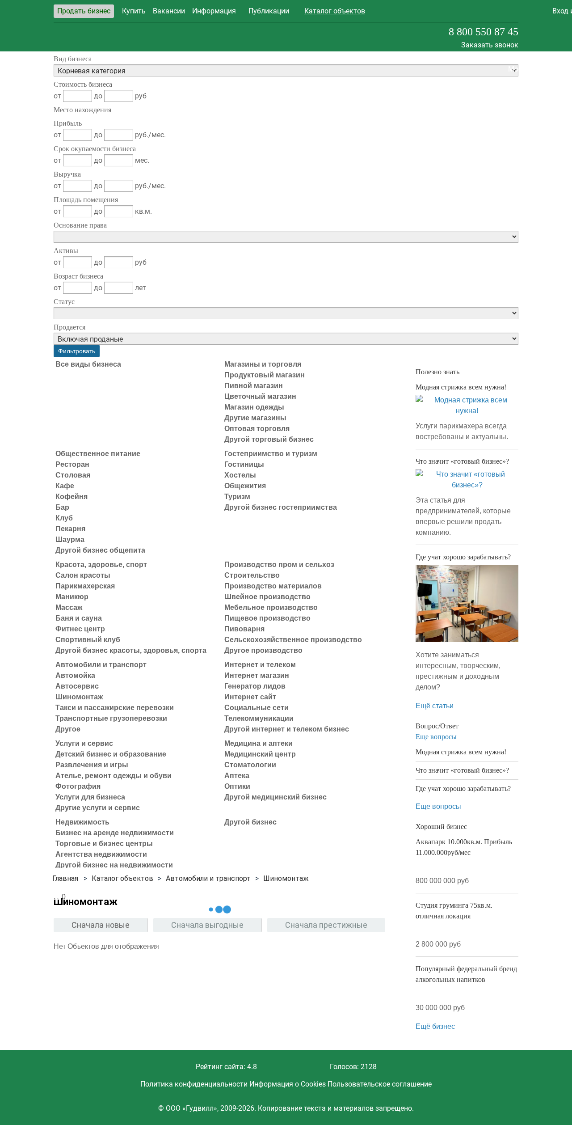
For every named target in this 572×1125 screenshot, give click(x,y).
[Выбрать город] (456, 11)
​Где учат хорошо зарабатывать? (463, 557)
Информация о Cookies (287, 1084)
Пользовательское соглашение (380, 1084)
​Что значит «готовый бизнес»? (462, 461)
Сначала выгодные (207, 925)
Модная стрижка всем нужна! (461, 387)
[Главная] (65, 878)
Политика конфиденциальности (194, 1084)
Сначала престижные (326, 925)
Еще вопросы (436, 736)
